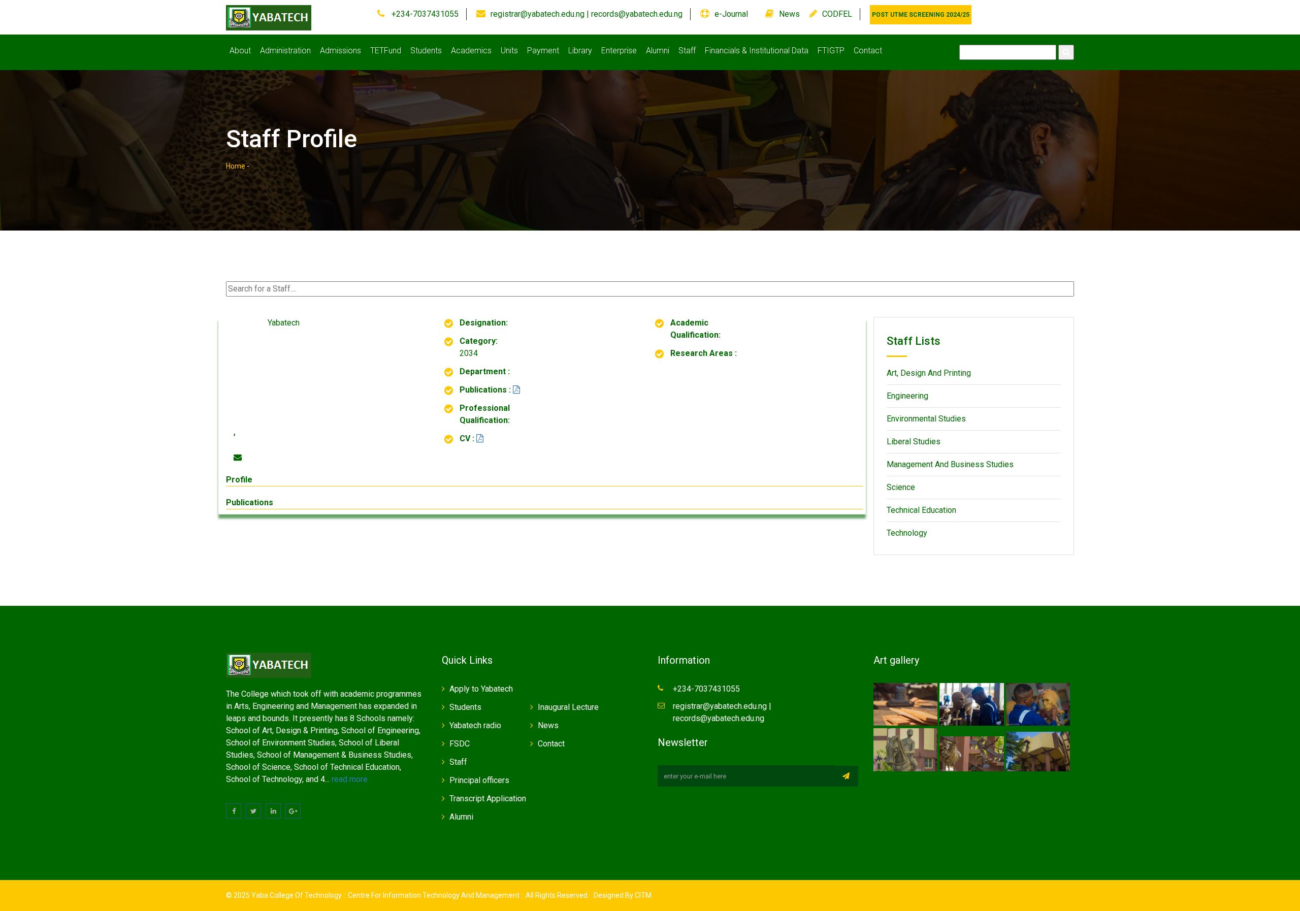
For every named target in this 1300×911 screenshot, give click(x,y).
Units (509, 50)
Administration (285, 50)
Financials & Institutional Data (756, 50)
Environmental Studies (926, 419)
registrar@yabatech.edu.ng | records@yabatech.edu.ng (586, 14)
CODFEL (837, 14)
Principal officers (479, 780)
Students (426, 50)
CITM (642, 895)
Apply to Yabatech (481, 689)
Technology (907, 533)
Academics (471, 50)
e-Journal (731, 14)
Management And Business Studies (950, 464)
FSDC (459, 744)
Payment (543, 50)
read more (350, 779)
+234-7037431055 (424, 14)
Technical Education (921, 510)
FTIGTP (831, 50)
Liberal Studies (913, 441)
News (789, 14)
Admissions (340, 50)
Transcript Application (487, 798)
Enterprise (619, 50)
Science (901, 487)
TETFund (385, 50)
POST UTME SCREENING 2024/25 (920, 14)
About (240, 50)
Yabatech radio (475, 725)
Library (580, 50)
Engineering (907, 396)
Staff (687, 50)
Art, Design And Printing (929, 373)
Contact (868, 50)
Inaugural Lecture (568, 707)
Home (235, 166)
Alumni (657, 50)
